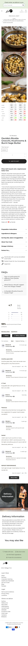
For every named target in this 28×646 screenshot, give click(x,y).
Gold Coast (4, 613)
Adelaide (3, 609)
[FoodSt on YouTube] (10, 568)
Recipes (3, 586)
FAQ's (3, 575)
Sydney (3, 601)
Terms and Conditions (7, 592)
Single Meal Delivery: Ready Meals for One (15, 19)
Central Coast (5, 608)
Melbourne (4, 603)
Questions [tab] (14, 332)
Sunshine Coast (5, 611)
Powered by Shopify (16, 624)
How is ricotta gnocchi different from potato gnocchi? (12, 278)
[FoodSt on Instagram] (5, 568)
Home (14, 18)
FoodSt (10, 622)
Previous (12, 16)
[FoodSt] (11, 11)
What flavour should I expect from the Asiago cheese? (14, 285)
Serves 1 (4, 150)
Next (17, 16)
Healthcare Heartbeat (7, 580)
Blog (2, 584)
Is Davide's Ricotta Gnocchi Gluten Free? (13, 292)
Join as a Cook (5, 582)
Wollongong (5, 606)
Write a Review (21, 336)
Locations (4, 595)
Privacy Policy (5, 593)
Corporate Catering (6, 579)
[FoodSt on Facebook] (4, 568)
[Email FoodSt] (2, 568)
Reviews (3, 577)
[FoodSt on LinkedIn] (7, 568)
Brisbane (4, 616)
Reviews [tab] (5, 332)
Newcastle (4, 604)
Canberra (4, 615)
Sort (12, 341)
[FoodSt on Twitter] (9, 568)
